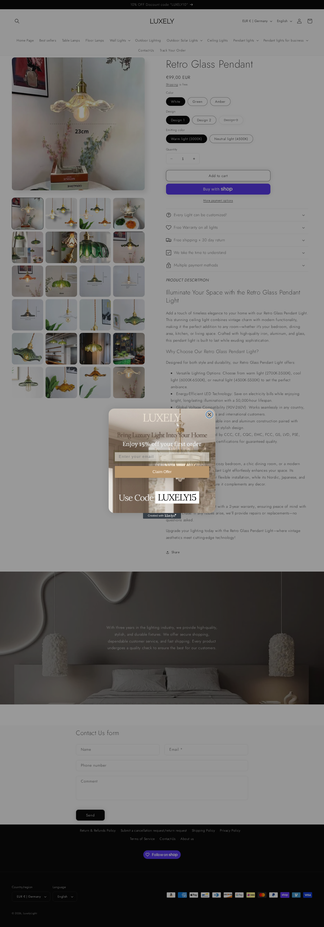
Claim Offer (162, 472)
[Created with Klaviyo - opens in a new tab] (162, 516)
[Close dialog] (209, 414)
